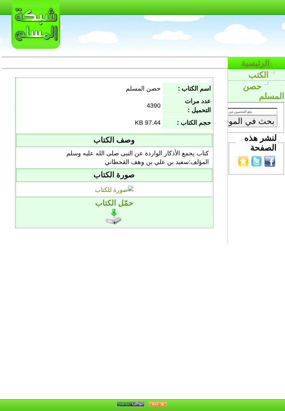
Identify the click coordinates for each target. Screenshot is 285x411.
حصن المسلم (263, 91)
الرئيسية (256, 63)
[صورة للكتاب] (114, 188)
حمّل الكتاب (114, 203)
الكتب (260, 74)
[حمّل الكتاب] (114, 214)
